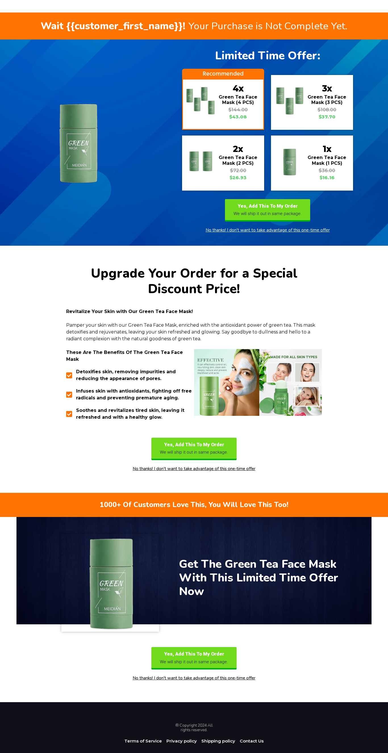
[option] (374, 748)
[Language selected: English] (374, 748)
